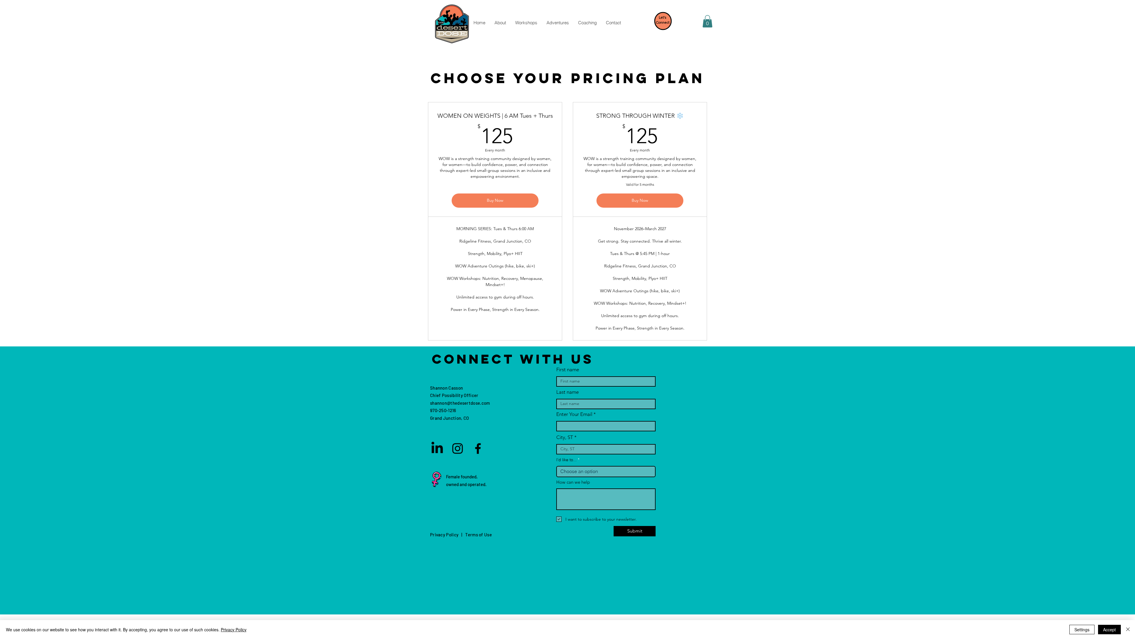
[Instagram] (457, 448)
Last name (567, 392)
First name (567, 369)
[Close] (1127, 629)
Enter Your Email (574, 414)
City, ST (564, 437)
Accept (1109, 629)
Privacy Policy (234, 629)
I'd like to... (566, 460)
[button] (500, 22)
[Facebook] (478, 448)
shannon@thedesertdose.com (460, 403)
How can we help (573, 482)
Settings (1081, 629)
